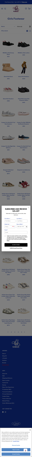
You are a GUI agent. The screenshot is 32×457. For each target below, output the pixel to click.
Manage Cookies (16, 445)
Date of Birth (19, 224)
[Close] (28, 207)
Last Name (19, 218)
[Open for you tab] (25, 450)
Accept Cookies (16, 454)
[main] (16, 442)
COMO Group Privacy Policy (16, 248)
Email (6, 230)
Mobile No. (7, 224)
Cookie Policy (16, 441)
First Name (7, 218)
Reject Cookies (16, 449)
